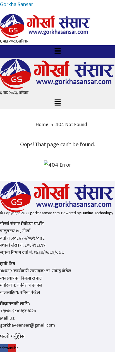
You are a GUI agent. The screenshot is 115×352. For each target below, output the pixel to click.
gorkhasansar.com (45, 213)
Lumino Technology (97, 213)
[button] (57, 51)
